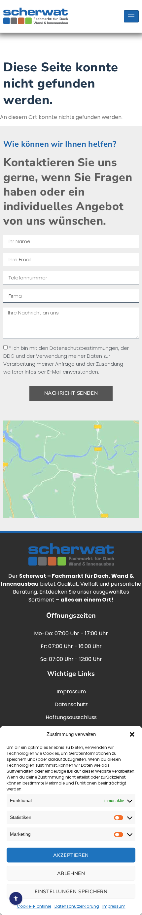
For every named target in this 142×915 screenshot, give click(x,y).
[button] (132, 734)
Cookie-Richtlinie (34, 906)
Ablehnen (71, 873)
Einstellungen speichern (71, 891)
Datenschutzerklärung (76, 906)
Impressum (113, 906)
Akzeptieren (71, 855)
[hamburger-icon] (131, 16)
